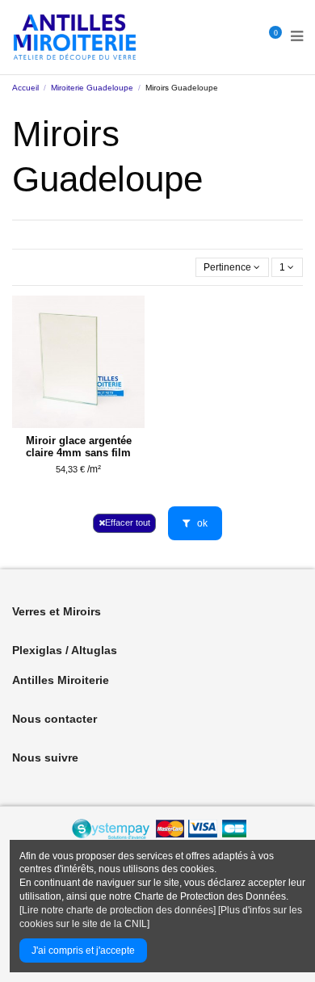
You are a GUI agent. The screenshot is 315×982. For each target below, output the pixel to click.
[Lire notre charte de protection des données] (117, 910)
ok (201, 523)
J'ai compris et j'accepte (83, 950)
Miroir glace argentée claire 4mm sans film (79, 446)
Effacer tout (127, 522)
